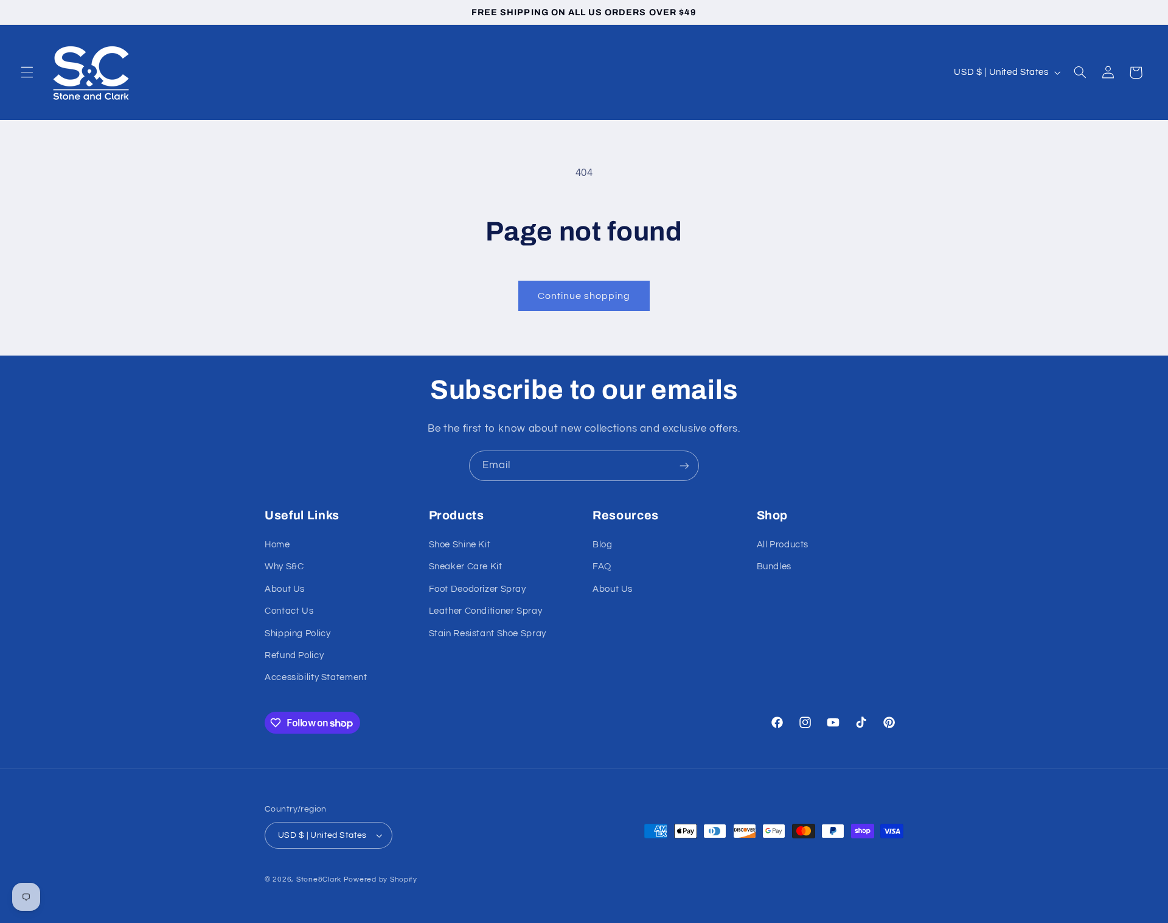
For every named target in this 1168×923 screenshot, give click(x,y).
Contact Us (289, 611)
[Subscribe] (684, 465)
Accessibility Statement (316, 677)
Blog (603, 544)
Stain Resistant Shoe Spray (487, 633)
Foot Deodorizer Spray (477, 589)
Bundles (774, 566)
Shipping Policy (297, 633)
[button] (27, 72)
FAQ (602, 566)
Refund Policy (294, 655)
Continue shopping (584, 296)
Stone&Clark (318, 879)
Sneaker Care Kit (465, 566)
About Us (285, 589)
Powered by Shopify (380, 879)
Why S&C (284, 566)
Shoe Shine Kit (460, 544)
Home (277, 544)
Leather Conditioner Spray (486, 611)
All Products (783, 544)
